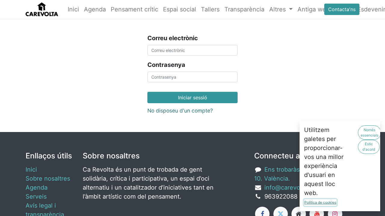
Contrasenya (166, 64)
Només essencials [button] (369, 132)
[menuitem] (73, 9)
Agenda (37, 187)
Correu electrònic (172, 38)
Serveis (36, 196)
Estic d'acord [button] (368, 147)
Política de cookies (320, 202)
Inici (31, 169)
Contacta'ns (342, 9)
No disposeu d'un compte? (180, 110)
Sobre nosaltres (48, 178)
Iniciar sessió (192, 97)
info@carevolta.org (291, 187)
